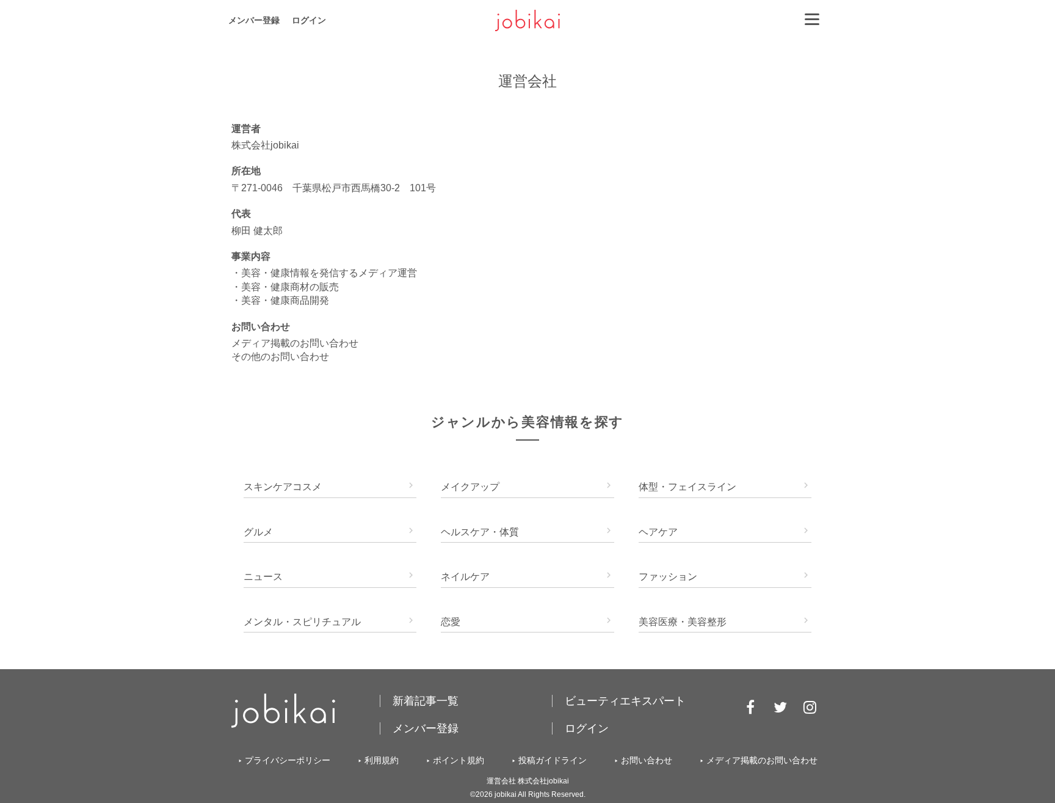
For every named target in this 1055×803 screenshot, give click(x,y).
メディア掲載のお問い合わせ (294, 343)
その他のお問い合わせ (280, 356)
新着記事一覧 (426, 701)
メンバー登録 (254, 20)
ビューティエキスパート (625, 701)
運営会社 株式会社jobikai (528, 781)
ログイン (309, 20)
